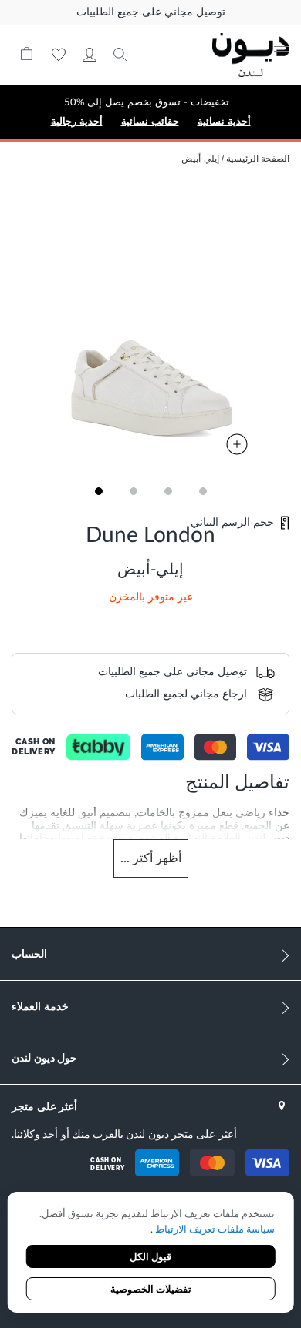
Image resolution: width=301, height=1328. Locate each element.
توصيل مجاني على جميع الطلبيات (150, 12)
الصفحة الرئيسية (257, 158)
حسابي (89, 55)
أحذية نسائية (224, 121)
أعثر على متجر (44, 1105)
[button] (98, 491)
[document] (151, 1253)
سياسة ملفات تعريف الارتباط (214, 1230)
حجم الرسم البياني (234, 522)
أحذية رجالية (77, 121)
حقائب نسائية (150, 121)
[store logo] (240, 55)
